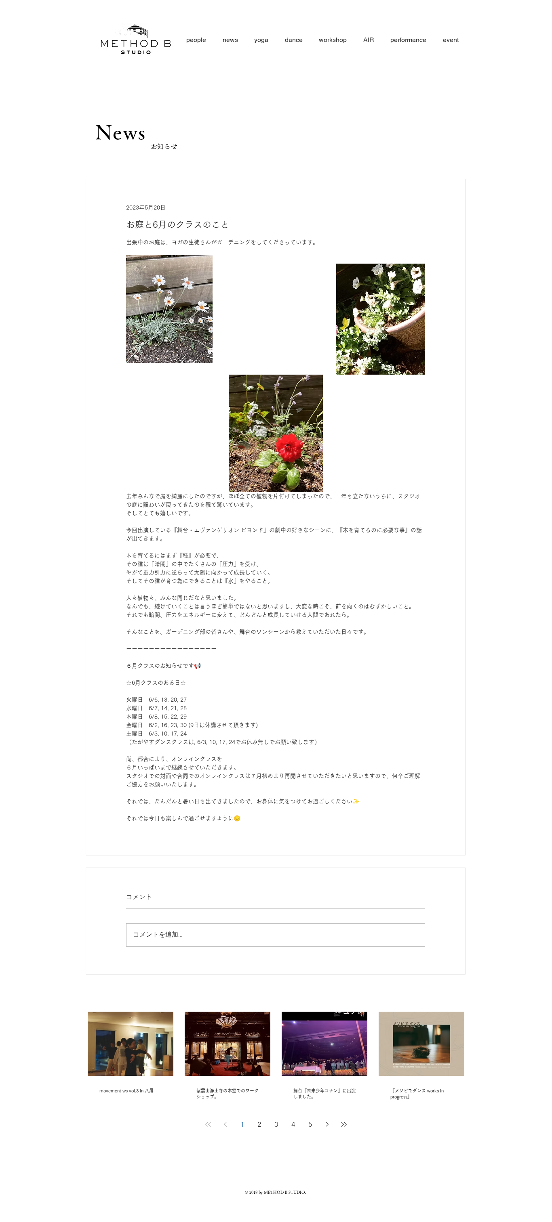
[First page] (208, 1124)
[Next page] (327, 1124)
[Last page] (344, 1124)
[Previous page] (225, 1124)
